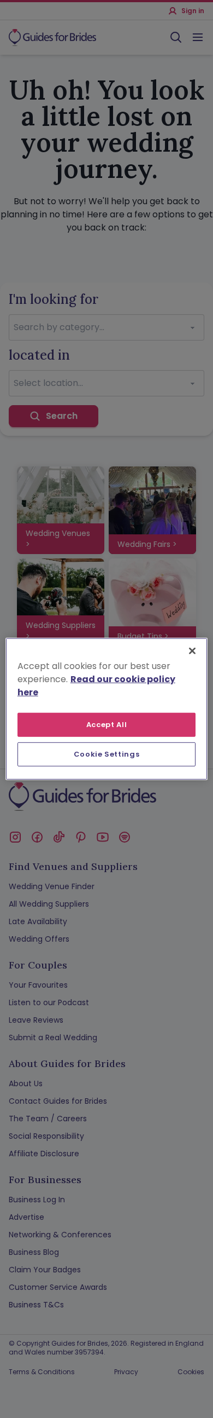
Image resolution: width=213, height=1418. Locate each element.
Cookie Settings (107, 754)
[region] (106, 709)
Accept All (106, 724)
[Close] (192, 651)
